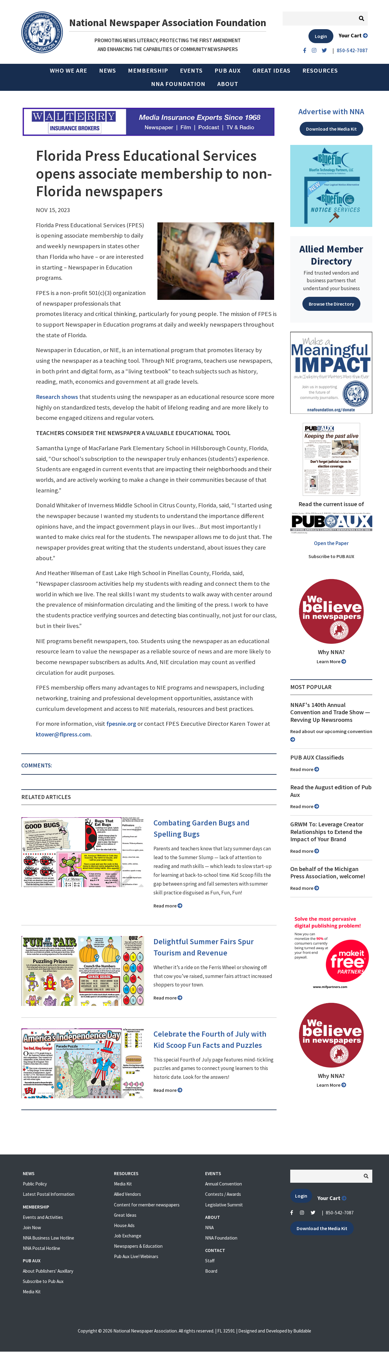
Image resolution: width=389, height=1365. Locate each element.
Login (321, 36)
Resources (320, 70)
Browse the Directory (331, 304)
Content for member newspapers (147, 1205)
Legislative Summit (224, 1205)
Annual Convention (223, 1184)
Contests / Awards (223, 1194)
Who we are (68, 70)
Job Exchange (127, 1236)
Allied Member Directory (331, 254)
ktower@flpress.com (63, 734)
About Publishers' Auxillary (48, 1271)
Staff (210, 1261)
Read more (165, 906)
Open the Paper (331, 543)
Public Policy (35, 1184)
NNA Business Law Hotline (48, 1238)
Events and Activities (43, 1217)
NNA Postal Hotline (41, 1248)
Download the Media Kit (331, 129)
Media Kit (32, 1292)
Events (191, 70)
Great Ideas (272, 70)
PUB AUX (228, 70)
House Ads (124, 1225)
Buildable (302, 1331)
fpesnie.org (121, 724)
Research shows (57, 397)
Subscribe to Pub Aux (43, 1281)
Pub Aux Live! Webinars (136, 1256)
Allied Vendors (127, 1194)
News (107, 70)
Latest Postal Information (48, 1194)
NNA (209, 1227)
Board (211, 1271)
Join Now (32, 1227)
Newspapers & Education (138, 1246)
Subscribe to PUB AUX (331, 556)
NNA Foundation (178, 84)
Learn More (329, 661)
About (227, 84)
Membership (148, 70)
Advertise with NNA (331, 111)
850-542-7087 (340, 1213)
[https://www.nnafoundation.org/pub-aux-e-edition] (331, 458)
